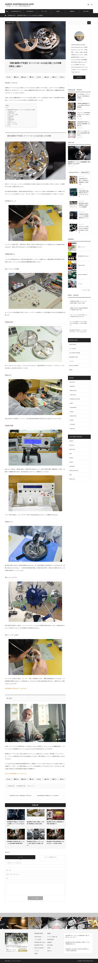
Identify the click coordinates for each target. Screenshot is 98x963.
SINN (70, 474)
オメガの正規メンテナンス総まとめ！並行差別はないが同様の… (83, 96)
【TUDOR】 (72, 424)
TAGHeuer (71, 445)
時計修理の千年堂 (10, 22)
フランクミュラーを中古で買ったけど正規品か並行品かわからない (78, 315)
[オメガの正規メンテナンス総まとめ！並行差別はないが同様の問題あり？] (72, 97)
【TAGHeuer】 (72, 394)
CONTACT (79, 77)
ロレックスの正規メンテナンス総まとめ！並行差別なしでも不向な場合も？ (78, 323)
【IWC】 (71, 403)
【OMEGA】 (72, 386)
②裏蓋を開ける (11, 113)
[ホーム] (7, 11)
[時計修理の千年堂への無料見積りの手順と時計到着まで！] (55, 814)
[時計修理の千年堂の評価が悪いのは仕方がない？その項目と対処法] (55, 834)
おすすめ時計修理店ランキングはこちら (16, 773)
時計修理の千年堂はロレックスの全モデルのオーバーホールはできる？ (78, 330)
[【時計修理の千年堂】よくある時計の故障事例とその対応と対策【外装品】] (72, 125)
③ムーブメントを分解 (13, 114)
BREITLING (72, 449)
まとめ (8, 125)
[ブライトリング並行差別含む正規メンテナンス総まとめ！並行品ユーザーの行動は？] (72, 116)
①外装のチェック (12, 111)
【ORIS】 (71, 411)
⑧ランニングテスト (12, 122)
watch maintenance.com (19, 4)
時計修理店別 (30, 11)
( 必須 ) (8, 870)
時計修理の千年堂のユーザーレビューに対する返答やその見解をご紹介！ (35, 843)
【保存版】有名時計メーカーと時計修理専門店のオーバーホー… (83, 217)
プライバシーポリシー (16, 960)
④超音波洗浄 (11, 116)
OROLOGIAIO (72, 344)
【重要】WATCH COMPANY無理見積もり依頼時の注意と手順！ (79, 308)
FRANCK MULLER (73, 470)
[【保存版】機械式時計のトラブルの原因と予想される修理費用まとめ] (72, 106)
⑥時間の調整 (11, 119)
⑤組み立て (10, 117)
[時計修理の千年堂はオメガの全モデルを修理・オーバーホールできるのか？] (16, 814)
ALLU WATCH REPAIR (74, 352)
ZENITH (71, 462)
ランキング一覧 (85, 290)
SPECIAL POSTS (74, 172)
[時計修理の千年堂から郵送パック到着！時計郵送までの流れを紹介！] (36, 814)
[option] (10, 923)
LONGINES (72, 466)
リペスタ (71, 361)
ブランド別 (44, 11)
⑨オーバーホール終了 (13, 124)
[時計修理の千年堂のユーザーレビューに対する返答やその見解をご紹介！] (36, 834)
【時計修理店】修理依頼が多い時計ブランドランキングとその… (83, 193)
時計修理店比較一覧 (16, 11)
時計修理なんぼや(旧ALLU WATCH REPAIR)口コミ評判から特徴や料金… (77, 949)
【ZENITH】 (72, 428)
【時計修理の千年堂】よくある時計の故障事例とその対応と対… (83, 123)
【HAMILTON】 (73, 416)
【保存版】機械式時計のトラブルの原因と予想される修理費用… (83, 105)
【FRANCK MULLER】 (74, 399)
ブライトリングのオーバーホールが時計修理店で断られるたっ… (83, 133)
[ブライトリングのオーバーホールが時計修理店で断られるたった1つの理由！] (72, 134)
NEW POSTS (85, 172)
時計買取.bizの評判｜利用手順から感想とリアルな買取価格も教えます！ (78, 943)
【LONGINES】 (73, 407)
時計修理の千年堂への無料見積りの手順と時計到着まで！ (55, 822)
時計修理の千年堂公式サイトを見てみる (16, 688)
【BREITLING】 (73, 390)
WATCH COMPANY (74, 365)
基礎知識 (72, 11)
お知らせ (49, 950)
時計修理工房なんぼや (39, 942)
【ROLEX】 (72, 382)
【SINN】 (71, 420)
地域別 (58, 11)
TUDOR (71, 457)
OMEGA (71, 441)
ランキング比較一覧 (52, 936)
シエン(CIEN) (72, 348)
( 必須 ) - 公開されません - (13, 874)
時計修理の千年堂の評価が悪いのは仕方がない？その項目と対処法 (55, 842)
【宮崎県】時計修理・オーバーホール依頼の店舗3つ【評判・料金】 (78, 302)
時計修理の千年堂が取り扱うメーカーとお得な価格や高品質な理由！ (15, 842)
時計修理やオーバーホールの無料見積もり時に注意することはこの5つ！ (79, 162)
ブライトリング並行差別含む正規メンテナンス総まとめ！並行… (83, 114)
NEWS (48, 948)
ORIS (70, 453)
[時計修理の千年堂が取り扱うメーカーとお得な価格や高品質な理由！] (16, 834)
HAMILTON (72, 479)
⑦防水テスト (11, 120)
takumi (13, 785)
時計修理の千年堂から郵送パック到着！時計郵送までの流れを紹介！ (35, 822)
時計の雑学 (86, 11)
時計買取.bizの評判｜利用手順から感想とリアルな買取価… (84, 205)
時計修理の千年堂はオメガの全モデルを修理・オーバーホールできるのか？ (15, 823)
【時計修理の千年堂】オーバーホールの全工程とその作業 (21, 109)
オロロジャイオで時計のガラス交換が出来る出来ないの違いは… (83, 229)
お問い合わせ (7, 960)
